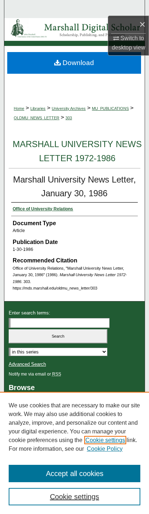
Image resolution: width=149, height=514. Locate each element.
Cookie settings (105, 440)
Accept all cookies (74, 473)
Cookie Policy (105, 449)
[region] (74, 453)
